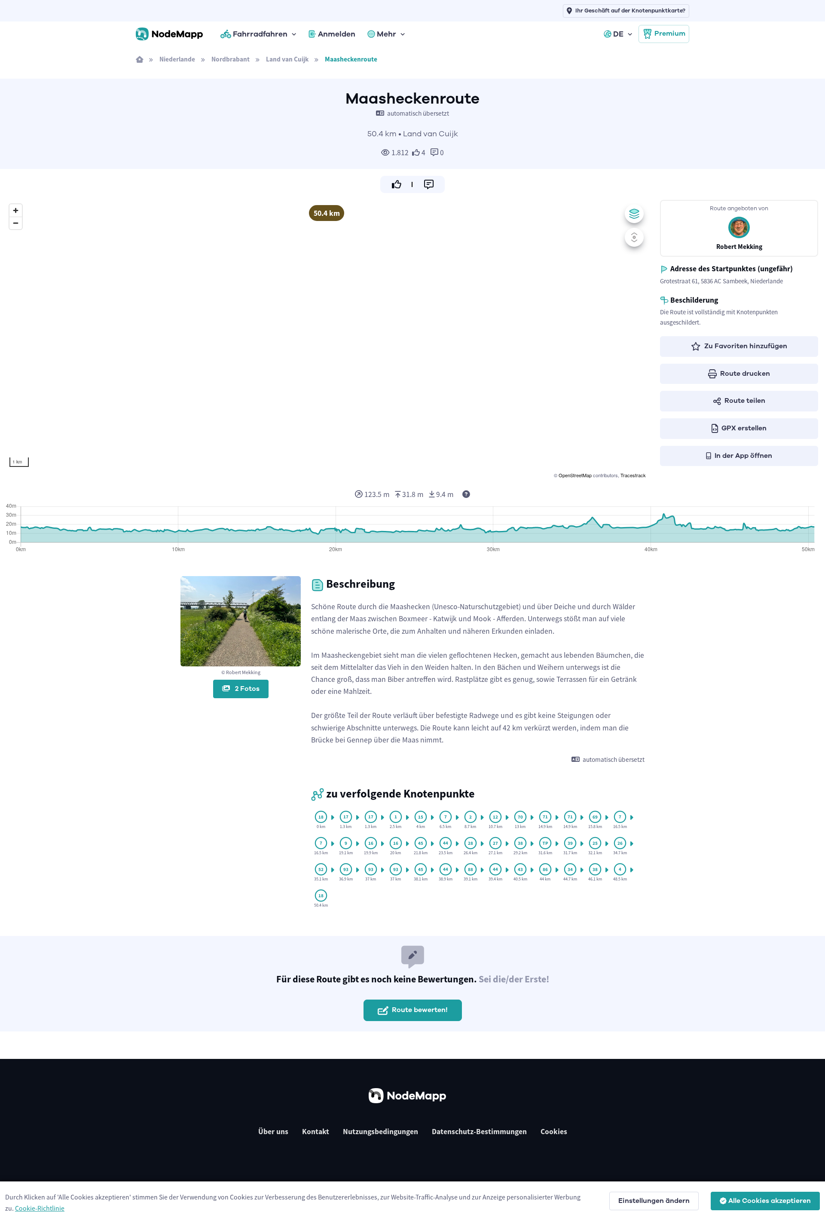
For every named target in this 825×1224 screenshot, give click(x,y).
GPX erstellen (744, 428)
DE (618, 34)
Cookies (554, 1131)
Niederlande (177, 59)
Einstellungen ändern (654, 1201)
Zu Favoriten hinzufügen (745, 346)
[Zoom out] (15, 223)
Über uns (273, 1131)
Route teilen (744, 400)
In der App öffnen (743, 455)
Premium (669, 33)
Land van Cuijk (287, 59)
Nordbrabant (230, 59)
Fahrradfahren (260, 34)
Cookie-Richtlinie (39, 1208)
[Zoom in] (15, 210)
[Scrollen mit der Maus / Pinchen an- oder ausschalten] (634, 237)
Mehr (386, 34)
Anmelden (336, 34)
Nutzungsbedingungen (380, 1131)
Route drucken (745, 373)
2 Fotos (246, 688)
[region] (326, 340)
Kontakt (315, 1131)
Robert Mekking (739, 246)
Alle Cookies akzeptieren (769, 1201)
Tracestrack (633, 475)
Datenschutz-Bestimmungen (479, 1131)
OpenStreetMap (575, 475)
